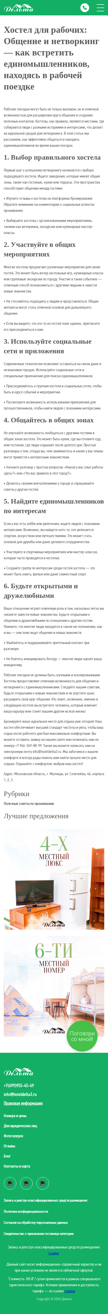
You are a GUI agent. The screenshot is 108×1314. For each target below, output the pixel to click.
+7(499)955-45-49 (19, 1085)
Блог (7, 1156)
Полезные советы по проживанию (29, 803)
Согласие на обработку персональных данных (36, 1222)
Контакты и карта (17, 1166)
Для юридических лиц (20, 1125)
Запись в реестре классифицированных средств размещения (45, 1200)
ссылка (53, 1253)
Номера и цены (15, 1115)
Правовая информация (23, 1103)
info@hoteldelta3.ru (20, 1094)
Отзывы (9, 1146)
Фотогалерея (13, 1135)
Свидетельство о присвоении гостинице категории (39, 1233)
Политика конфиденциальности (26, 1211)
